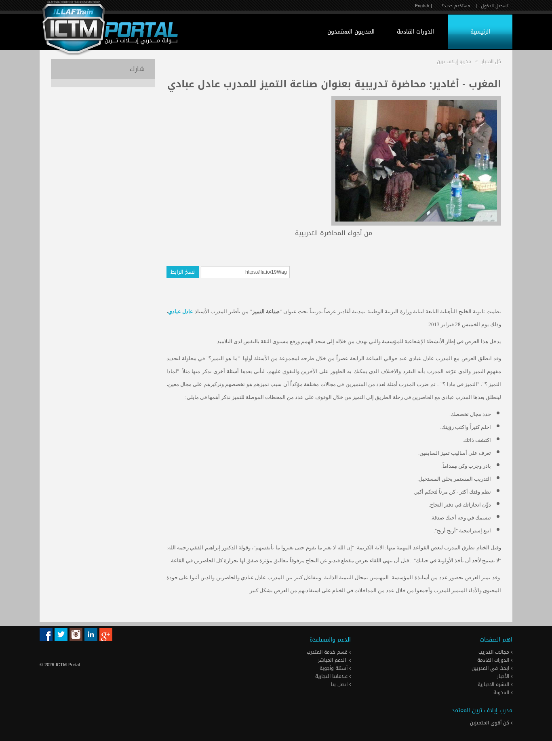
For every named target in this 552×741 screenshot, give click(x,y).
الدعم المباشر (332, 660)
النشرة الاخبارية (494, 684)
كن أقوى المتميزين (490, 722)
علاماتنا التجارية (332, 676)
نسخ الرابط (183, 272)
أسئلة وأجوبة (334, 668)
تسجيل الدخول (494, 6)
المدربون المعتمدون (351, 31)
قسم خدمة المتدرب (328, 652)
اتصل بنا (340, 684)
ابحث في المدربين (491, 668)
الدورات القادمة (415, 31)
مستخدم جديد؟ (456, 6)
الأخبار (504, 676)
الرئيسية (480, 31)
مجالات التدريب (494, 652)
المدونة (502, 692)
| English (423, 6)
